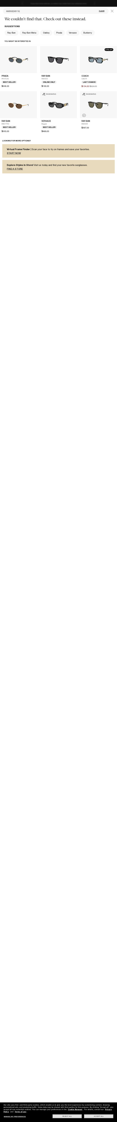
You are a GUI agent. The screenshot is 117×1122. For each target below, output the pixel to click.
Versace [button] (73, 33)
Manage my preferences (15, 1116)
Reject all (67, 1116)
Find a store (15, 169)
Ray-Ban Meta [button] (29, 33)
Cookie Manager (75, 1110)
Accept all (99, 1116)
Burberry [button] (87, 33)
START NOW (14, 153)
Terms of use (20, 1112)
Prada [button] (59, 33)
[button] (112, 11)
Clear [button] (101, 11)
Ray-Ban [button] (11, 33)
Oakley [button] (46, 33)
